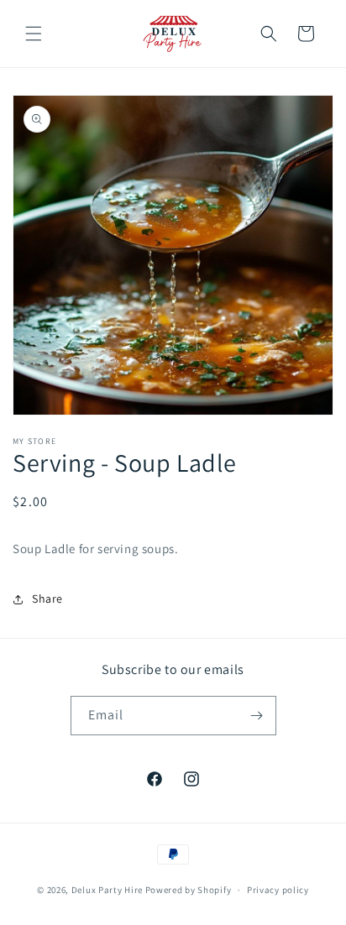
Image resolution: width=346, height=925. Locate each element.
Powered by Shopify (188, 890)
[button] (33, 33)
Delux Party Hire (107, 890)
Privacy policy (278, 890)
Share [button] (47, 598)
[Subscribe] (257, 715)
